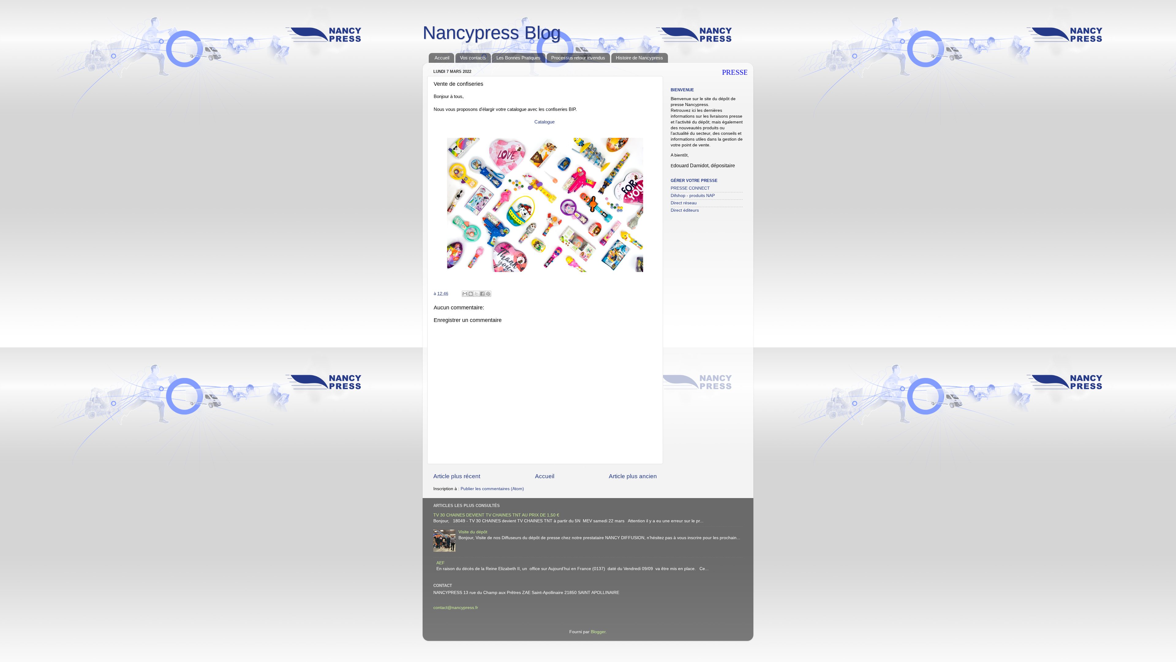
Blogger (598, 632)
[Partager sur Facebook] (482, 294)
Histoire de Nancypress (639, 57)
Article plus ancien (633, 476)
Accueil (442, 57)
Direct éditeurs (685, 210)
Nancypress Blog (492, 32)
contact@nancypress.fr (455, 607)
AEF (440, 563)
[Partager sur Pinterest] (488, 294)
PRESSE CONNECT (690, 188)
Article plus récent (456, 476)
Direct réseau (684, 203)
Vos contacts (473, 57)
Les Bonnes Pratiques (518, 57)
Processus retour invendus (578, 57)
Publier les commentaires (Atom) (492, 488)
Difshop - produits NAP (693, 195)
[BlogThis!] (471, 294)
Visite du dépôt (472, 532)
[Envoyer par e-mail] (465, 294)
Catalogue (545, 121)
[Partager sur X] (476, 294)
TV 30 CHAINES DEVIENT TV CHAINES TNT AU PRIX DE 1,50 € (496, 515)
